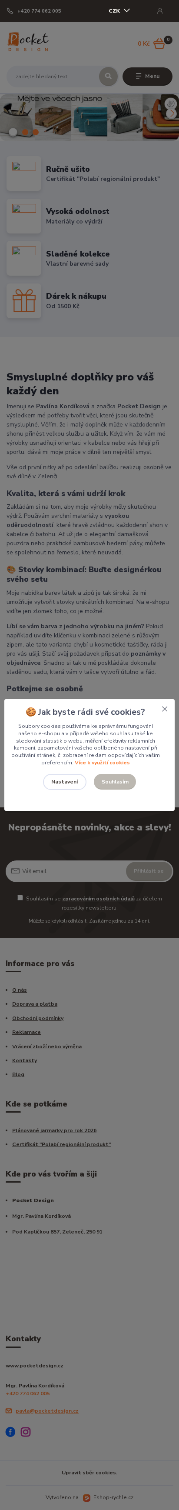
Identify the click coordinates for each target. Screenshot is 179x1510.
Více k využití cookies (102, 762)
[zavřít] (164, 707)
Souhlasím (115, 781)
